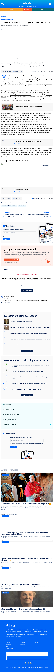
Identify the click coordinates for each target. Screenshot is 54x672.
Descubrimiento (9, 648)
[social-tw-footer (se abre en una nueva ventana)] (28, 663)
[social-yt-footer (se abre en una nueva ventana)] (23, 663)
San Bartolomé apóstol (31, 6)
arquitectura (5, 568)
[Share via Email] (49, 71)
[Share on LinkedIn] (44, 71)
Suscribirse (27, 654)
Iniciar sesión (27, 658)
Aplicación (22, 644)
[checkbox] (3, 236)
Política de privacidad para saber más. (28, 236)
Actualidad (3, 16)
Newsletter (22, 642)
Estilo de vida (8, 646)
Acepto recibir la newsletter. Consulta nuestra (20, 236)
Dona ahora (26, 9)
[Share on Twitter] (47, 71)
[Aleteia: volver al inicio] (27, 3)
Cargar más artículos (27, 350)
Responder (3, 302)
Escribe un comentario (27, 290)
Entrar (31, 285)
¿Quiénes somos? (26, 667)
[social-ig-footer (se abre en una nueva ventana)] (31, 663)
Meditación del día (11, 414)
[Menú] (9, 4)
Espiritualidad (8, 644)
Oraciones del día (10, 425)
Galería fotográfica (45, 165)
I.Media (16, 25)
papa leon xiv (5, 475)
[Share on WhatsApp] (52, 71)
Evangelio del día (10, 420)
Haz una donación (17, 667)
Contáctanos (40, 667)
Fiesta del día (8, 409)
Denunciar (9, 302)
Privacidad (46, 667)
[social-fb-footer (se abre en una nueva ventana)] (25, 663)
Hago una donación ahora (10, 259)
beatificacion (5, 592)
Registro (11, 9)
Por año (36, 642)
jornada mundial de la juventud (9, 205)
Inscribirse (6, 239)
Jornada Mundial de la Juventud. (20, 95)
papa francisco (22, 205)
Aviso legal (33, 667)
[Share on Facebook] (41, 71)
